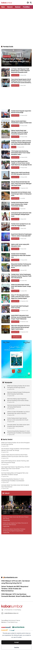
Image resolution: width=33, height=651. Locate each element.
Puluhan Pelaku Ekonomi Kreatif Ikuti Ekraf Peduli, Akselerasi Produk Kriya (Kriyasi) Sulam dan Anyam (14, 455)
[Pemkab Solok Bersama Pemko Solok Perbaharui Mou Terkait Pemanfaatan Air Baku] (5, 206)
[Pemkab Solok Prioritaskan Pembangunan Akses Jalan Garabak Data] (5, 257)
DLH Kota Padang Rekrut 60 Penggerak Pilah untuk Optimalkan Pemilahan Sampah (14, 473)
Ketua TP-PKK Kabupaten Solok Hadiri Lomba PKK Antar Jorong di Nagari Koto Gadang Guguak (20, 296)
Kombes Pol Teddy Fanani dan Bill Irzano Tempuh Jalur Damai (15, 517)
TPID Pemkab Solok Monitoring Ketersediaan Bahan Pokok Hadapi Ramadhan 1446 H (20, 152)
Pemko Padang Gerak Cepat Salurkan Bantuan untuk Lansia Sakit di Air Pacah (17, 419)
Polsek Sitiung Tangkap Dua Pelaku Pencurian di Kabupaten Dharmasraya (15, 523)
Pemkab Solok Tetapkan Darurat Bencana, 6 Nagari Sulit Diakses (16, 60)
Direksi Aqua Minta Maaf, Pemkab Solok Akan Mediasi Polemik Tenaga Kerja (21, 286)
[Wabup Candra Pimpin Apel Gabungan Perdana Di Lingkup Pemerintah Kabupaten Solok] (5, 134)
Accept (16, 642)
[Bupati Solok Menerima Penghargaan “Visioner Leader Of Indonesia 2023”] (5, 237)
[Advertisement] (16, 27)
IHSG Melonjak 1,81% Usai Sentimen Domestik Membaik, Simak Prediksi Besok (16, 595)
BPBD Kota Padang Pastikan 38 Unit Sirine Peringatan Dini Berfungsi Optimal (18, 386)
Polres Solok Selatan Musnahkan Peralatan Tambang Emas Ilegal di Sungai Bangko (14, 529)
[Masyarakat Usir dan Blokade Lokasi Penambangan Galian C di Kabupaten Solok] (5, 195)
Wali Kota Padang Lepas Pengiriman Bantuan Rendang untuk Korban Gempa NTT (17, 399)
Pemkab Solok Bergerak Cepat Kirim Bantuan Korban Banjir (21, 111)
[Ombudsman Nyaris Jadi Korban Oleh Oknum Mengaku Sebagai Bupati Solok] (5, 216)
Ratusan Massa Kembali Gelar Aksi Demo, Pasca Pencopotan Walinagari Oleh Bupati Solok (21, 183)
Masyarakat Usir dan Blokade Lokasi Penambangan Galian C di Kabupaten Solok (21, 193)
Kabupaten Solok (6, 56)
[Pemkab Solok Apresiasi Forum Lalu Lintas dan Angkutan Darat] (5, 226)
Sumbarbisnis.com (11, 577)
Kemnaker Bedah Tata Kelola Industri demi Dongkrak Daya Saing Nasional (18, 425)
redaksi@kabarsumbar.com (11, 613)
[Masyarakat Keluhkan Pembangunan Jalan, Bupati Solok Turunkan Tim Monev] (5, 267)
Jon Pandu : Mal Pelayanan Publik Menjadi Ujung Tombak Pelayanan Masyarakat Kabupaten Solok (20, 70)
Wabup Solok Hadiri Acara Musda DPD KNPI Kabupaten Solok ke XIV (20, 173)
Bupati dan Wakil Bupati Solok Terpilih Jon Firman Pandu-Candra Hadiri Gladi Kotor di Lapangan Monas (21, 163)
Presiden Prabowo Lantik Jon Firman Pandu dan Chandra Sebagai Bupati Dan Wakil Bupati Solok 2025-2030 (21, 142)
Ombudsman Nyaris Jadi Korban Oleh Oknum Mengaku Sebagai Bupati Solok (21, 214)
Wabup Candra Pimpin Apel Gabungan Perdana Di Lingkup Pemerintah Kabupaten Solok (19, 132)
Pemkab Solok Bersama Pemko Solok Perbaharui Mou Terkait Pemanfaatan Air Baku (19, 204)
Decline (16, 647)
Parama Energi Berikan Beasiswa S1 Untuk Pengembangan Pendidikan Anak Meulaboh (18, 432)
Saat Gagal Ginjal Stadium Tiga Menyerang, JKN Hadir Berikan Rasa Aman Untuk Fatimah (15, 467)
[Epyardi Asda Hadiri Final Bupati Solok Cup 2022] (5, 308)
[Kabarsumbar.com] (6, 2)
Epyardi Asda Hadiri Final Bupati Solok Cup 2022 (19, 306)
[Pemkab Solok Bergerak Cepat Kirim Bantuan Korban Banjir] (5, 113)
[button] (28, 3)
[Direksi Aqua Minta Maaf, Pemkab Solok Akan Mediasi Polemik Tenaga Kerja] (5, 288)
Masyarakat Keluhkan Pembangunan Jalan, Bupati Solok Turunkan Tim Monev (21, 265)
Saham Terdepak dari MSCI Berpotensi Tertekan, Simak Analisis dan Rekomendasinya (14, 589)
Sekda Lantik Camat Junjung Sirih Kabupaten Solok (20, 245)
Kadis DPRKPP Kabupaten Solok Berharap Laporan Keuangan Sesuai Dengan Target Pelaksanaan (21, 317)
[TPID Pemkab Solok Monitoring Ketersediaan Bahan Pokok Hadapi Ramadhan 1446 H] (5, 154)
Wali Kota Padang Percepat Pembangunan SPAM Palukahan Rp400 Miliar (18, 393)
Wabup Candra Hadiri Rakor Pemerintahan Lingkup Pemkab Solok (21, 122)
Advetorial (14, 147)
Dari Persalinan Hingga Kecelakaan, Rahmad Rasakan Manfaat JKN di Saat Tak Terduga (15, 449)
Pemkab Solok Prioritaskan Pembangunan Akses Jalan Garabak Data (21, 255)
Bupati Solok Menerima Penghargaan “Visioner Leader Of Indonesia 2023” (21, 235)
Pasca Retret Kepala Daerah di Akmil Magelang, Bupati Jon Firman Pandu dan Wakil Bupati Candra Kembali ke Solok (21, 81)
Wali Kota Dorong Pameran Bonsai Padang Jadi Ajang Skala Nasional (18, 406)
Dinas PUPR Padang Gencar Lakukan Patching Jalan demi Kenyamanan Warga (15, 461)
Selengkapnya (16, 336)
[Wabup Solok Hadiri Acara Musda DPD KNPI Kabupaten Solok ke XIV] (5, 175)
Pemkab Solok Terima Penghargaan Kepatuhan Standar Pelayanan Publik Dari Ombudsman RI (21, 276)
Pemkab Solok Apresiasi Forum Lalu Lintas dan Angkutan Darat (21, 224)
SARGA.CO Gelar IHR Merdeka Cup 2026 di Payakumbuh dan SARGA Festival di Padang (18, 412)
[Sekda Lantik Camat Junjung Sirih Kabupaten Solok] (5, 247)
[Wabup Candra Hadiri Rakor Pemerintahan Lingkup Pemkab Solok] (5, 123)
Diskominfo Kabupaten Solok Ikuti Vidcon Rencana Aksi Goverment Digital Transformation (20, 327)
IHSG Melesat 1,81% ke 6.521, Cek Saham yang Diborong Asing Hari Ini (15, 582)
